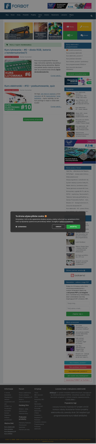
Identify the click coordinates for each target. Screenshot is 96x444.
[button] (21, 227)
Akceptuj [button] (73, 226)
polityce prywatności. (66, 221)
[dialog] (47, 222)
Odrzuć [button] (58, 226)
